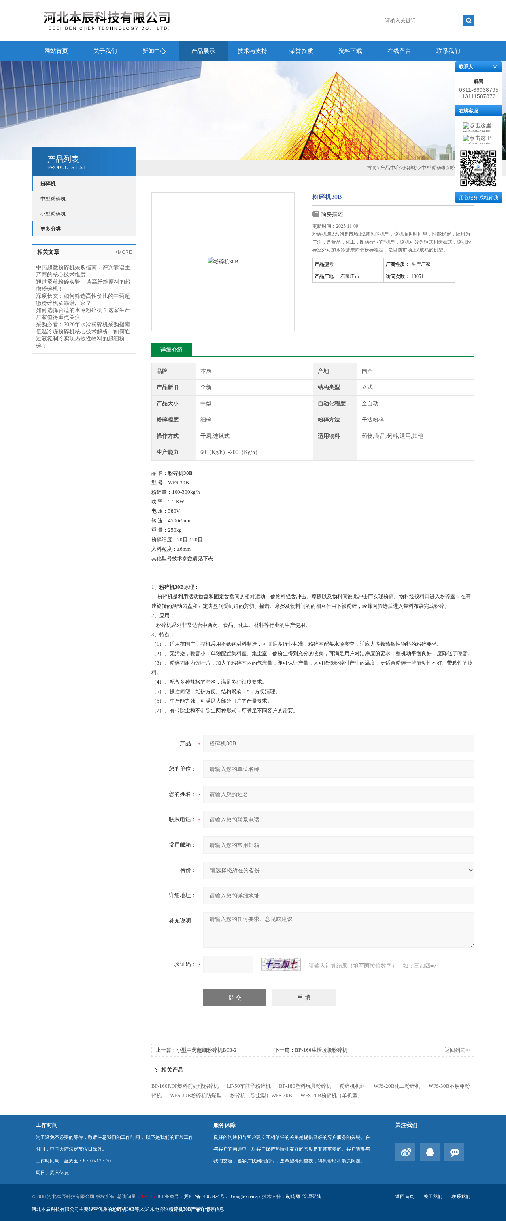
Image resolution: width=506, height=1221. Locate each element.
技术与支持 (252, 51)
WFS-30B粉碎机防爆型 (196, 1095)
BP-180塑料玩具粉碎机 (305, 1086)
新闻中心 (154, 51)
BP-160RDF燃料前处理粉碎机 (185, 1086)
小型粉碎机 (53, 214)
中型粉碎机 (53, 199)
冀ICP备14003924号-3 (206, 1196)
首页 (372, 168)
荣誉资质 (301, 51)
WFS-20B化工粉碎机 (397, 1086)
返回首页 (404, 1196)
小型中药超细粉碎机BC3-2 (206, 1050)
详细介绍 (171, 350)
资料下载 (350, 51)
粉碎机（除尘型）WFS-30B (261, 1095)
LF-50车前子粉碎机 (249, 1086)
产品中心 (390, 168)
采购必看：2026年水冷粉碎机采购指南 (83, 324)
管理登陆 (311, 1196)
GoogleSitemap (245, 1196)
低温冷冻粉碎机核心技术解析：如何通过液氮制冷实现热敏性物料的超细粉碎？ (83, 339)
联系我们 (448, 51)
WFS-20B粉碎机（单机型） (331, 1095)
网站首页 (56, 51)
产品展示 (203, 51)
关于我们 (105, 51)
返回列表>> (458, 1050)
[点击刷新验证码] (281, 964)
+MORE (123, 252)
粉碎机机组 (352, 1086)
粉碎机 (48, 184)
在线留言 (399, 51)
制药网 (293, 1196)
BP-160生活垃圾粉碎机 (321, 1050)
